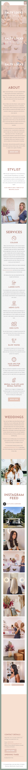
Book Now (14, 152)
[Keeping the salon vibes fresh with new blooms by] (14, 650)
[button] (25, 2)
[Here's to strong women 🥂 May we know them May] (14, 628)
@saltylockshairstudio (8, 270)
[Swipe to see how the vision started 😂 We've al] (14, 561)
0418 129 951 (10, 742)
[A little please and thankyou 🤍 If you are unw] (14, 605)
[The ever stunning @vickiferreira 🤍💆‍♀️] (14, 539)
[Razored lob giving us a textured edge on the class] (14, 672)
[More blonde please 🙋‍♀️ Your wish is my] (14, 583)
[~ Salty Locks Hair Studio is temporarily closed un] (14, 517)
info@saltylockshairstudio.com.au (11, 447)
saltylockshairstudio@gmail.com (14, 743)
